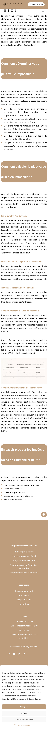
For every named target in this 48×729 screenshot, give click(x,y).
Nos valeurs (24, 595)
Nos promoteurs (24, 599)
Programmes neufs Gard (24, 560)
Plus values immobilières (15, 499)
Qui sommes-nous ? (24, 591)
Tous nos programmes (24, 551)
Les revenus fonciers (13, 488)
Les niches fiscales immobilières (18, 496)
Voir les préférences (24, 719)
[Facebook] (14, 654)
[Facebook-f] (8, 10)
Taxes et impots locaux (14, 492)
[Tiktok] (24, 654)
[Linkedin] (12, 10)
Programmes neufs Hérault (24, 556)
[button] (44, 668)
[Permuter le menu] (43, 10)
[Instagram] (5, 10)
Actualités (24, 604)
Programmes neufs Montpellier (24, 572)
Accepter (24, 707)
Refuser (24, 713)
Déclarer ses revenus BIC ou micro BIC (21, 485)
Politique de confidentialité (24, 725)
